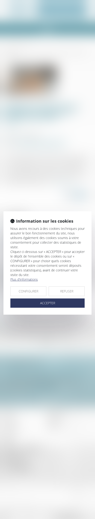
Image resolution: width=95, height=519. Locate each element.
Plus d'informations (24, 279)
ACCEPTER (47, 303)
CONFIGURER (28, 291)
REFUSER (66, 291)
